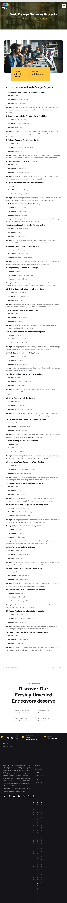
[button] (64, 6)
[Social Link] (5, 796)
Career (37, 772)
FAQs (36, 779)
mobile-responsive (45, 107)
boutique (31, 437)
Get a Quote (39, 783)
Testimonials (39, 776)
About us (38, 766)
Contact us (38, 769)
